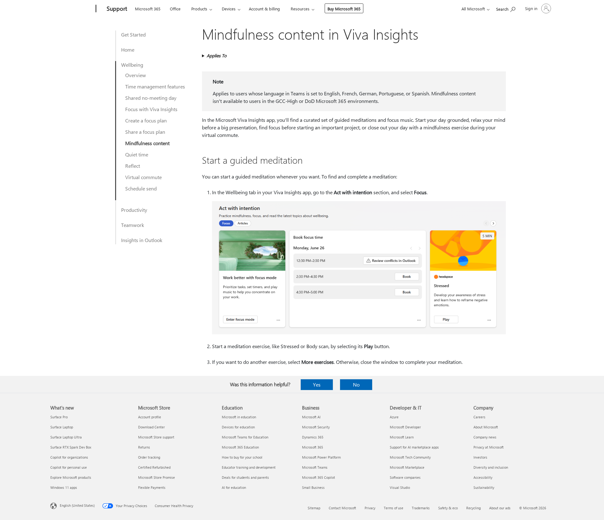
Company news (484, 437)
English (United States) (77, 505)
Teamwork (132, 225)
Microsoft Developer (405, 427)
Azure (394, 417)
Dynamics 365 (312, 437)
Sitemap (314, 508)
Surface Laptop (61, 427)
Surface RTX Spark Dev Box (70, 447)
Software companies (405, 477)
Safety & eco (448, 508)
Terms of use (393, 508)
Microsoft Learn (402, 437)
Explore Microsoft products (70, 477)
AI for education (234, 487)
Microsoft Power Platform (321, 457)
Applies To (216, 56)
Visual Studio (400, 487)
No (356, 384)
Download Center (151, 427)
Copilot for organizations (69, 457)
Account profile (149, 417)
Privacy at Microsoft (488, 447)
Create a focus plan (146, 120)
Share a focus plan (145, 131)
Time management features (155, 86)
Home (127, 49)
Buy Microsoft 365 (344, 8)
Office (175, 8)
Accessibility (482, 477)
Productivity (134, 209)
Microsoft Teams (314, 467)
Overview (135, 75)
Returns (144, 447)
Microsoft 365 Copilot (318, 477)
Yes (317, 384)
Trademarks (421, 508)
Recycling (473, 508)
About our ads (500, 508)
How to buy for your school (242, 457)
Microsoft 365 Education (240, 447)
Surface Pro (59, 417)
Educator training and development (249, 467)
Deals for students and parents (245, 477)
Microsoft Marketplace (407, 467)
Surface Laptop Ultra (66, 437)
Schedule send (141, 188)
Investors (480, 457)
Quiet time (136, 154)
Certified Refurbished (154, 467)
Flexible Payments (151, 487)
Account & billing (264, 8)
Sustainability (483, 487)
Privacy (370, 508)
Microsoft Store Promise (156, 477)
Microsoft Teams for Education (245, 437)
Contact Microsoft (342, 508)
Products (199, 8)
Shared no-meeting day (150, 97)
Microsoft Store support (156, 437)
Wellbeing (132, 64)
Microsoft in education (239, 417)
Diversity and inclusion (490, 467)
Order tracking (149, 457)
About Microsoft (485, 427)
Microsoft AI (311, 417)
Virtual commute (143, 177)
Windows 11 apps (63, 487)
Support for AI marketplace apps (414, 447)
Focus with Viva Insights (151, 109)
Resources (300, 8)
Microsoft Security (316, 427)
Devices (229, 8)
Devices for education (238, 427)
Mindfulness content (147, 143)
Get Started (133, 34)
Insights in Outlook (141, 240)
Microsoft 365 (147, 8)
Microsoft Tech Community (410, 457)
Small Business (313, 487)
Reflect (132, 165)
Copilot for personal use (68, 467)
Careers (479, 417)
